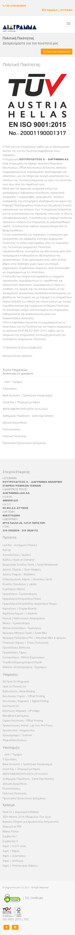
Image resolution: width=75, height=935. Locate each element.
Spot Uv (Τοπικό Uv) (14, 686)
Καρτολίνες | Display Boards (20, 608)
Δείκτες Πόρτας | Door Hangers (22, 569)
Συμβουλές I (10, 836)
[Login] (43, 10)
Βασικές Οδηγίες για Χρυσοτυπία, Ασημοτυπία (30, 821)
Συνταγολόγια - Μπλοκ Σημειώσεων (23, 657)
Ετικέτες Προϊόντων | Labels (20, 584)
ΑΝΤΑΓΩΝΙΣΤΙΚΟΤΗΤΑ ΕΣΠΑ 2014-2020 (25, 409)
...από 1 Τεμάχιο (12, 381)
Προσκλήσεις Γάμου (15, 652)
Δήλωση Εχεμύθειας (15, 422)
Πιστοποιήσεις (11, 429)
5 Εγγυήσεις (10, 388)
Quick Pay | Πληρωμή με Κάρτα (21, 402)
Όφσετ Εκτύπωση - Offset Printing (23, 720)
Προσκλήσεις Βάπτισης (17, 647)
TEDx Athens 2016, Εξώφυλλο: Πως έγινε (27, 816)
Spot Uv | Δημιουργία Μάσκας (21, 812)
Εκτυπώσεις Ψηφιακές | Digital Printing (25, 701)
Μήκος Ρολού (11, 831)
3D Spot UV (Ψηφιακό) (16, 681)
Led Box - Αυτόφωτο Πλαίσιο (20, 545)
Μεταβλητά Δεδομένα (15, 715)
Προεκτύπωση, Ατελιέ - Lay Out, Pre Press (28, 725)
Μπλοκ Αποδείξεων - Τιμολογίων (22, 628)
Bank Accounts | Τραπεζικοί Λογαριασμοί (27, 395)
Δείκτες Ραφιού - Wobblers (19, 574)
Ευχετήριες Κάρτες (14, 589)
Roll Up (7, 550)
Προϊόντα (9, 537)
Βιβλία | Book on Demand (18, 559)
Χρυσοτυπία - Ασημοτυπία (18, 730)
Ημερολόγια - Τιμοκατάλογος (20, 594)
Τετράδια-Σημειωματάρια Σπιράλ (22, 662)
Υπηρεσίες (10, 674)
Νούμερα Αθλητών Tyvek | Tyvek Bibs (25, 633)
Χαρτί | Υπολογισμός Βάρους (20, 865)
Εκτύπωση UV (11, 706)
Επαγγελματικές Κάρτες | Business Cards (27, 579)
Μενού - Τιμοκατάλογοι (16, 623)
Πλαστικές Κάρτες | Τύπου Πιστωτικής (26, 642)
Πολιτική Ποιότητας (15, 436)
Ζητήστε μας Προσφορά (56, 51)
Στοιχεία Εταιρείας (16, 472)
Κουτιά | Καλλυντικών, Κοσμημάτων (24, 618)
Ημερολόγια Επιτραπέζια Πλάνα (22, 598)
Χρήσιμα (8, 805)
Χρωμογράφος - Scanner (17, 735)
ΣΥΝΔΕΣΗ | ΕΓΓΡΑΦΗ (58, 10)
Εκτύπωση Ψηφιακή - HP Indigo (21, 710)
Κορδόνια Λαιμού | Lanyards (20, 613)
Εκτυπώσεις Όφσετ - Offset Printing (24, 696)
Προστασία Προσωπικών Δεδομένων (24, 443)
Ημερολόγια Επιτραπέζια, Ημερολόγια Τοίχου (30, 603)
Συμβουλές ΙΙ (10, 841)
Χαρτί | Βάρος (11, 851)
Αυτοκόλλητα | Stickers (17, 554)
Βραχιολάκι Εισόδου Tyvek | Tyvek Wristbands (30, 564)
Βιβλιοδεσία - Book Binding (19, 691)
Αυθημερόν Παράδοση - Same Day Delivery (28, 415)
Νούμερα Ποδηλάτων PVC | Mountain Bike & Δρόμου (34, 637)
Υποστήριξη (11, 747)
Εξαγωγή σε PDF (12, 826)
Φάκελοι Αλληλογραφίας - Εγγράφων (25, 667)
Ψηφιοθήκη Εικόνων (15, 740)
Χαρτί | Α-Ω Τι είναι (14, 846)
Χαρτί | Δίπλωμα (13, 860)
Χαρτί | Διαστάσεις (14, 855)
